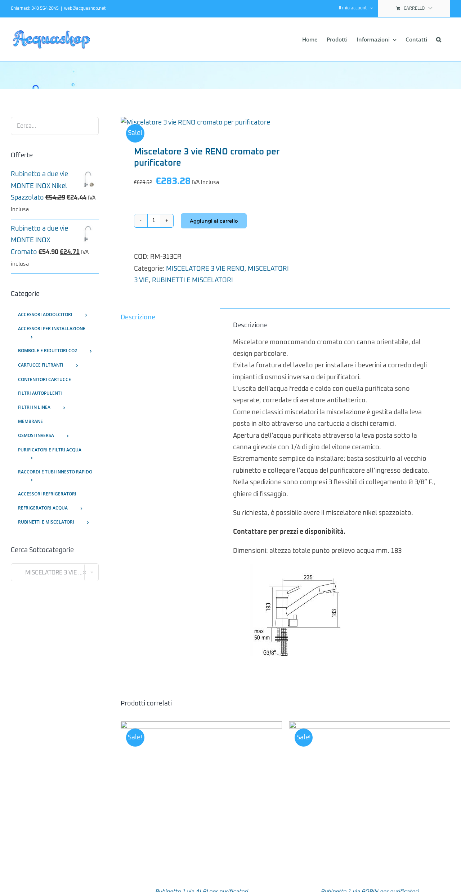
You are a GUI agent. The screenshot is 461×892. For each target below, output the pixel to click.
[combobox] (55, 572)
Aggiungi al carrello (214, 221)
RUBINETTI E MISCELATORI (192, 280)
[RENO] (200, 122)
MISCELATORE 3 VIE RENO (205, 269)
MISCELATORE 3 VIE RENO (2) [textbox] (57, 573)
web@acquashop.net (85, 8)
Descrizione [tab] (138, 317)
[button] (438, 39)
